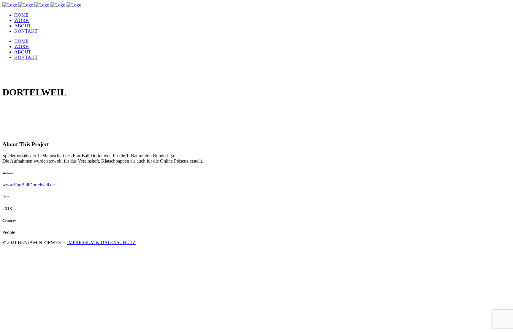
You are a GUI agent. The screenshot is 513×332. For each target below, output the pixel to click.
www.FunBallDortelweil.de (28, 184)
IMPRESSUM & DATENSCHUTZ (101, 242)
